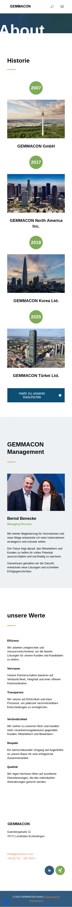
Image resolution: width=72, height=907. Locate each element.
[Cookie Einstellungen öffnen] (6, 902)
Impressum (35, 900)
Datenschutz (51, 896)
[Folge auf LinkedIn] (49, 870)
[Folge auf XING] (60, 870)
